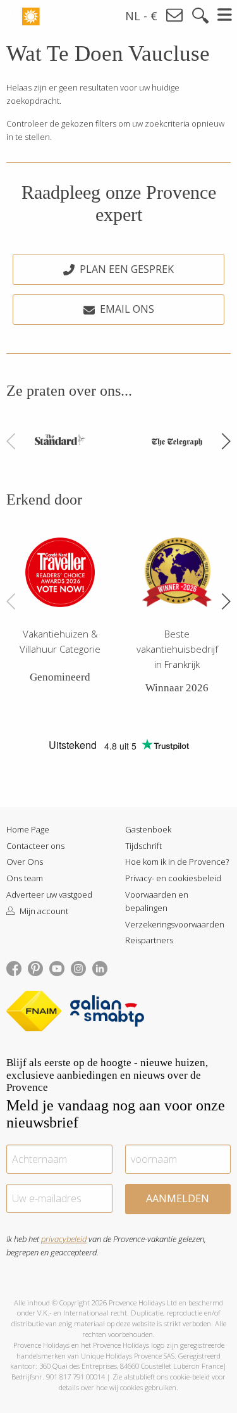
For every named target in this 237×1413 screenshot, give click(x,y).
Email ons (127, 309)
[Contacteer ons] (175, 15)
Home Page (27, 829)
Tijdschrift (143, 845)
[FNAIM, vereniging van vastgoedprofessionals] (37, 1013)
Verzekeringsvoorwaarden (174, 924)
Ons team (24, 878)
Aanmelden (177, 1198)
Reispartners (149, 940)
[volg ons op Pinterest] (35, 967)
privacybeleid (64, 1239)
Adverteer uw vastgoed (49, 894)
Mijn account (43, 911)
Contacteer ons (35, 845)
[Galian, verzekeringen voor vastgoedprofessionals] (107, 1013)
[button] (226, 441)
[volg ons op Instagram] (78, 967)
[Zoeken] (200, 16)
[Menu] (225, 14)
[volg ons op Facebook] (13, 967)
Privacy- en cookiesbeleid (173, 878)
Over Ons (24, 861)
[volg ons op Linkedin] (99, 967)
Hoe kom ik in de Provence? (177, 861)
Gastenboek (148, 829)
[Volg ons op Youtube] (56, 967)
